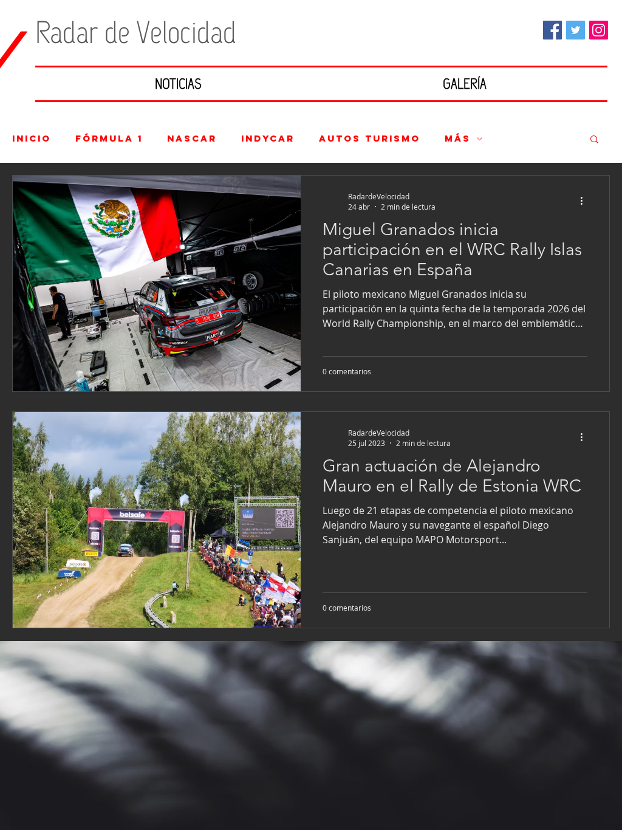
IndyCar (268, 138)
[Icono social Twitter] (575, 30)
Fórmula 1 (109, 138)
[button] (594, 140)
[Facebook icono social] (552, 30)
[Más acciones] (585, 201)
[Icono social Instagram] (598, 30)
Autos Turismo (369, 138)
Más (458, 138)
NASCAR (192, 138)
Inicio (31, 138)
